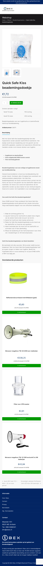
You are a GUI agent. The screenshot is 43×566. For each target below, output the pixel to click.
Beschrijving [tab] (6, 132)
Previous (4, 48)
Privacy (4, 504)
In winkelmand (16, 103)
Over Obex (5, 498)
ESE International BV (21, 3)
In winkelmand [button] (22, 312)
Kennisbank (5, 507)
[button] (32, 9)
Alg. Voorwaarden (7, 511)
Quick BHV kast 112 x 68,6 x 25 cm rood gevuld (9, 483)
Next (39, 48)
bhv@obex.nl (7, 530)
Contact (4, 501)
